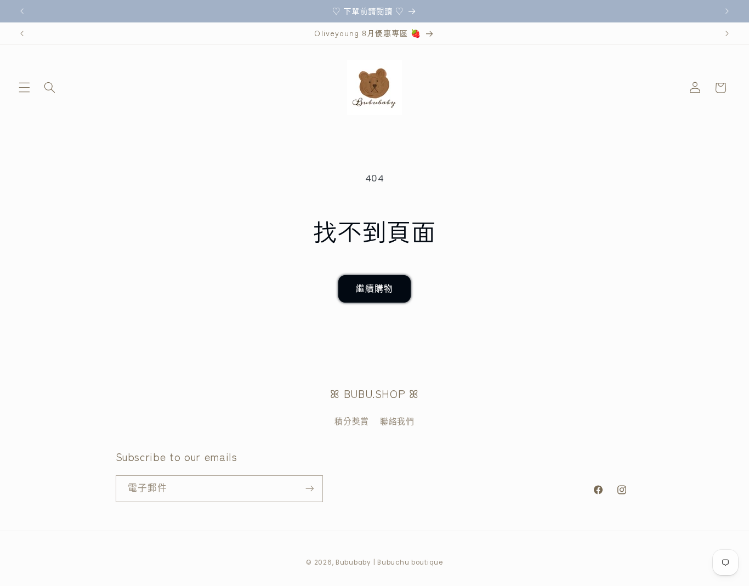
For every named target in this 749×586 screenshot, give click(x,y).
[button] (24, 87)
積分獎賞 (351, 421)
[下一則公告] (727, 11)
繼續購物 (374, 288)
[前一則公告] (22, 11)
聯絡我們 (397, 421)
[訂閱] (309, 488)
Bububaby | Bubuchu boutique (389, 562)
